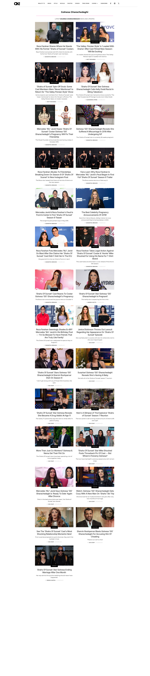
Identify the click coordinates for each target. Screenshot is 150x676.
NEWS (49, 3)
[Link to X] (119, 3)
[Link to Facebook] (111, 3)
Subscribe (104, 3)
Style (55, 3)
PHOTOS (69, 3)
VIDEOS (77, 3)
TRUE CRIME (85, 3)
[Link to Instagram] (115, 3)
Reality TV (41, 3)
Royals (62, 3)
